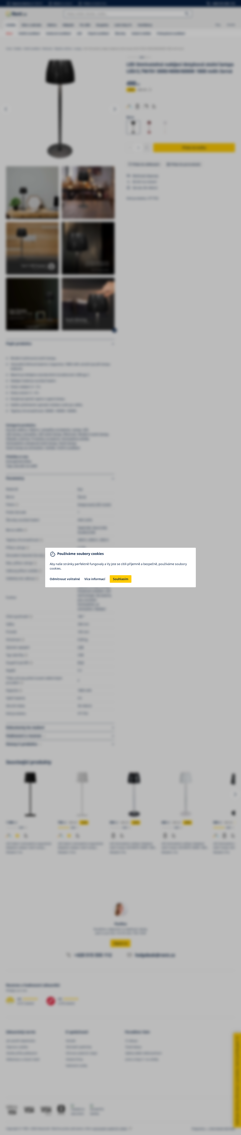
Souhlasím (120, 579)
